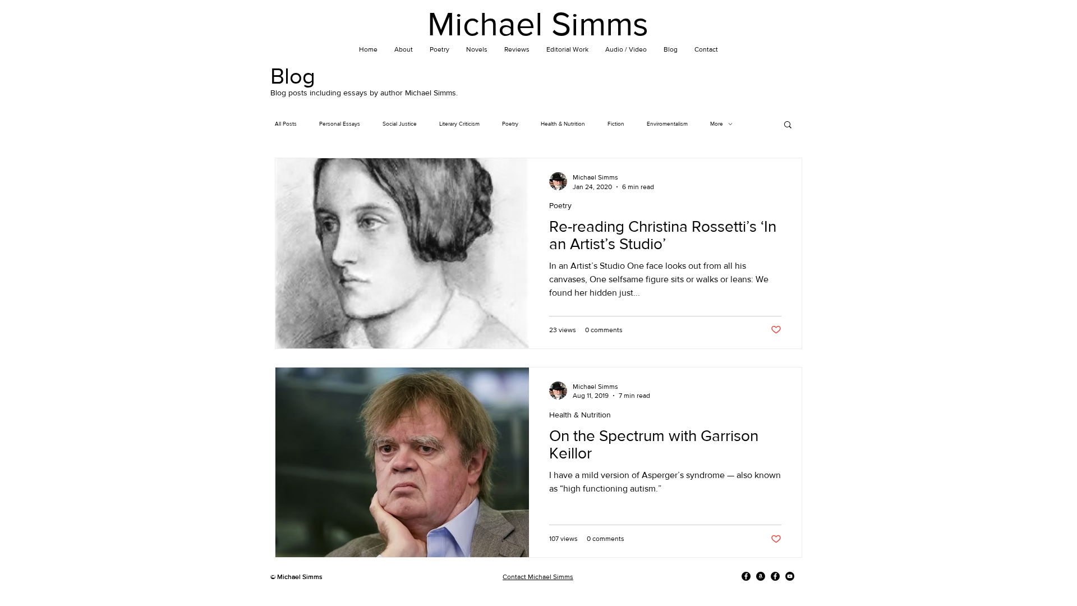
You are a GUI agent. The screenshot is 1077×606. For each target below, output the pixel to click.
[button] (788, 125)
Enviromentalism (667, 124)
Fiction (615, 124)
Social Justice (400, 124)
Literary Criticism (459, 124)
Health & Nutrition (563, 124)
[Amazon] (760, 576)
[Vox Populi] (775, 576)
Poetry (510, 124)
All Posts (286, 124)
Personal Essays (339, 124)
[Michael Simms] (746, 576)
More (716, 124)
